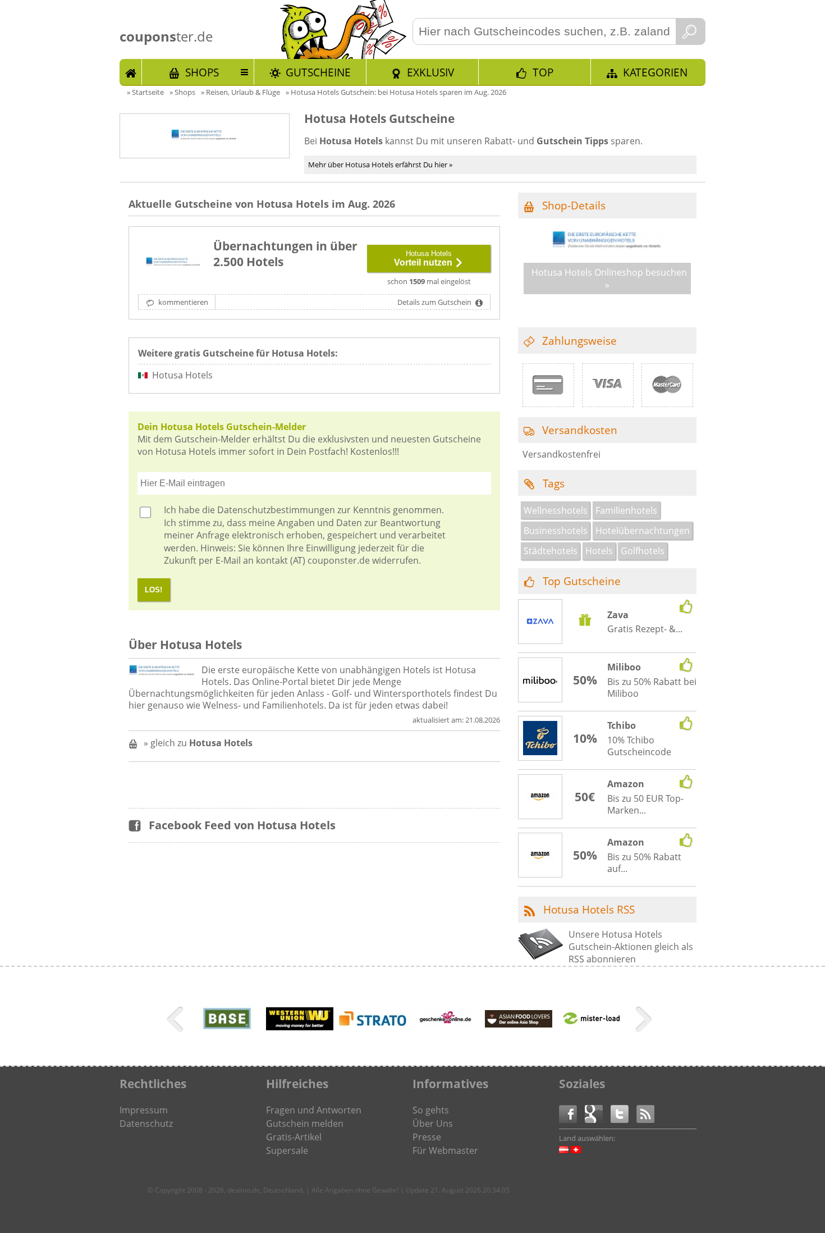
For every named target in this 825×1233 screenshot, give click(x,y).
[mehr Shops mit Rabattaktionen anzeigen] (176, 1021)
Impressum (144, 1110)
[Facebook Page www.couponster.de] (572, 1113)
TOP (543, 72)
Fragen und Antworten (313, 1110)
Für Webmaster (445, 1150)
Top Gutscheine (582, 580)
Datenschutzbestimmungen (276, 510)
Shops (202, 72)
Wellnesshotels (556, 510)
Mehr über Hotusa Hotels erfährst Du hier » (380, 164)
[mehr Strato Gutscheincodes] (372, 1022)
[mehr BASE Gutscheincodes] (226, 1037)
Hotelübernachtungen (642, 530)
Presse (426, 1137)
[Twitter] (623, 1113)
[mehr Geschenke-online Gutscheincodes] (445, 1037)
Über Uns (432, 1123)
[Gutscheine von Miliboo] (540, 680)
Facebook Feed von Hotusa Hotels (242, 825)
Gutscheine (318, 72)
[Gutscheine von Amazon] (540, 797)
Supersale (287, 1150)
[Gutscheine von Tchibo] (540, 739)
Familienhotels (626, 510)
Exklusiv (430, 72)
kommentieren (182, 302)
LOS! (153, 590)
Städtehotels (551, 551)
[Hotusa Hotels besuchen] (607, 246)
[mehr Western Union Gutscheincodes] (299, 1027)
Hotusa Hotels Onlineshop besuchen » (609, 278)
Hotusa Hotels (182, 375)
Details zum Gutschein (435, 302)
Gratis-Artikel (294, 1137)
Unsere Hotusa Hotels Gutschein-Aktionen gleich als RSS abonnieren (631, 947)
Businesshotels (556, 530)
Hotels (599, 551)
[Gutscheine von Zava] (540, 622)
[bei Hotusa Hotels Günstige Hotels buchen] (173, 263)
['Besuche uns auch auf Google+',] (598, 1113)
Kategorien (655, 72)
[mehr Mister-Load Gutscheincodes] (591, 1025)
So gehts (430, 1110)
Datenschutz (146, 1123)
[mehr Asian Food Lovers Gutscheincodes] (518, 1024)
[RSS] (645, 1113)
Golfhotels (642, 551)
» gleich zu (198, 743)
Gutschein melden (304, 1123)
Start (131, 72)
